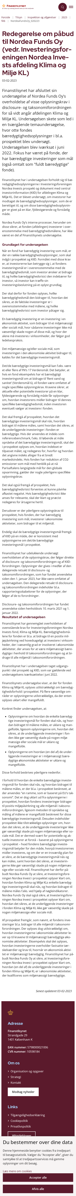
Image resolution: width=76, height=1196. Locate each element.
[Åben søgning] (62, 7)
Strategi (16, 1077)
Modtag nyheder (23, 1092)
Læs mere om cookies (17, 1171)
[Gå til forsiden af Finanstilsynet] (28, 7)
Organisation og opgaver (27, 1071)
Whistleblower (21, 1136)
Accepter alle (38, 1177)
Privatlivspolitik (21, 1126)
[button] (72, 7)
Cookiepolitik (19, 1121)
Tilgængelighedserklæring (28, 1115)
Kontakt (16, 1083)
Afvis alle (38, 1189)
